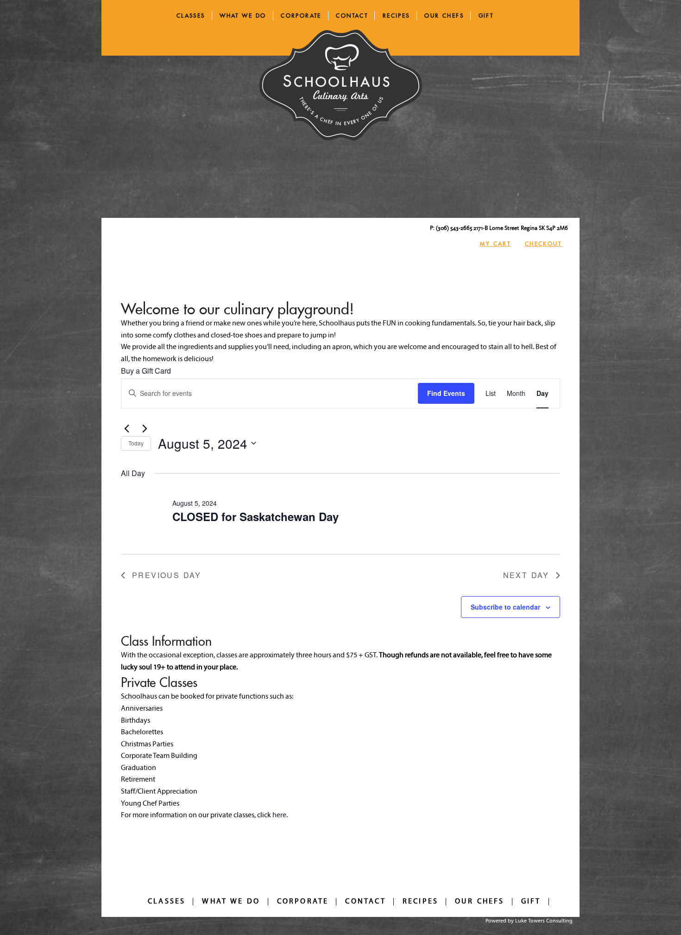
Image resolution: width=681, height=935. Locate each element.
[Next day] (144, 428)
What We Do (243, 15)
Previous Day (166, 575)
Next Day (526, 575)
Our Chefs (444, 15)
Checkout (543, 243)
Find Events (446, 393)
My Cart (495, 243)
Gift (486, 15)
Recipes (396, 15)
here (279, 815)
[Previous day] (126, 428)
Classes (191, 15)
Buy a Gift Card (146, 370)
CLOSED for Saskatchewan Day (255, 516)
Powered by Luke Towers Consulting (529, 921)
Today (136, 443)
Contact (352, 15)
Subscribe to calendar (505, 606)
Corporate (301, 15)
